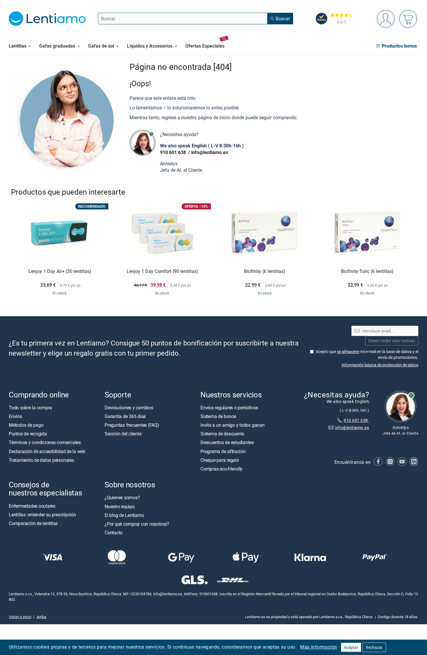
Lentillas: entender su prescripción (42, 514)
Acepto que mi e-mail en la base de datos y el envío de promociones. (367, 354)
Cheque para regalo (219, 460)
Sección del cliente (123, 433)
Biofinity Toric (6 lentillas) (367, 271)
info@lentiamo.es (209, 152)
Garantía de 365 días (125, 416)
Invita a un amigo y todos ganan (232, 425)
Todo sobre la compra (30, 407)
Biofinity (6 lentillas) (264, 271)
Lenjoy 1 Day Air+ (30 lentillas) (59, 271)
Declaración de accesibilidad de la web (47, 451)
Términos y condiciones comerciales (45, 442)
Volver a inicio (20, 616)
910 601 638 (173, 152)
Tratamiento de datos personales (41, 460)
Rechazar (374, 647)
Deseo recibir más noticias (391, 340)
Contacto (114, 532)
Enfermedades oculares (32, 505)
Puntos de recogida (28, 433)
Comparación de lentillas (33, 523)
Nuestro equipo (120, 506)
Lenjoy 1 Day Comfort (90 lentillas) (162, 271)
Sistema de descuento (222, 433)
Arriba (41, 616)
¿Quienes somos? (122, 497)
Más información (318, 647)
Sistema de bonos (218, 416)
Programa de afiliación (223, 451)
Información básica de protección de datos (380, 365)
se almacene (348, 351)
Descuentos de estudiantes (227, 442)
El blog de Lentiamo (124, 515)
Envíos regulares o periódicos (229, 407)
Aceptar (351, 647)
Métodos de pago (26, 425)
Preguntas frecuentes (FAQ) (132, 425)
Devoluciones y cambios (129, 407)
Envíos (15, 416)
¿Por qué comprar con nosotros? (137, 524)
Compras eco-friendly (221, 469)
